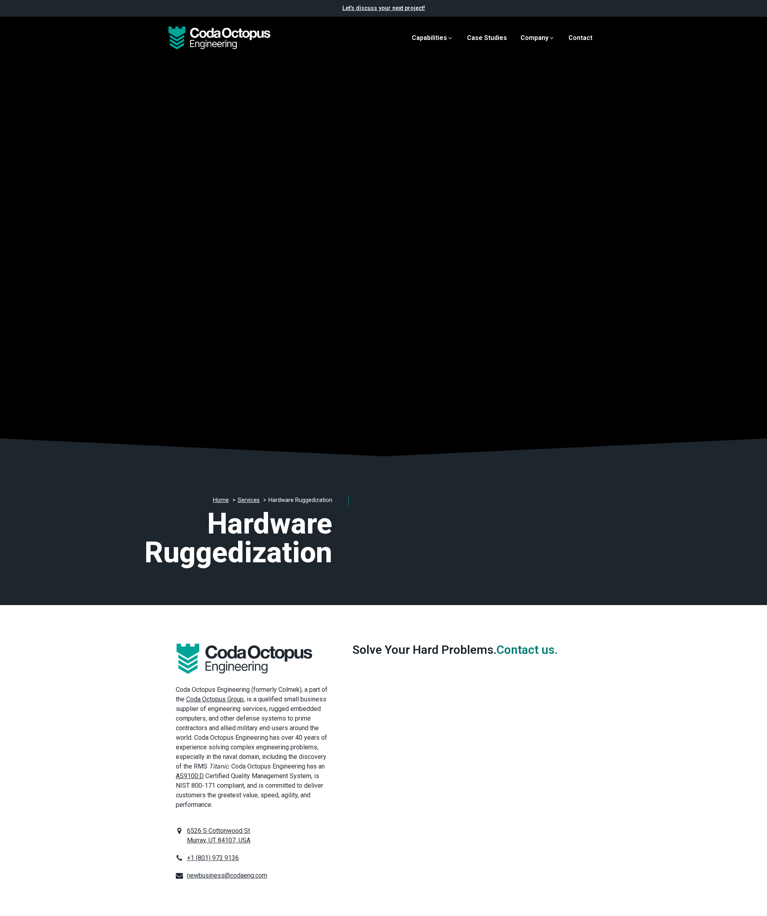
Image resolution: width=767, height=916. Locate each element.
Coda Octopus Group (215, 699)
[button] (432, 38)
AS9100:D (190, 776)
